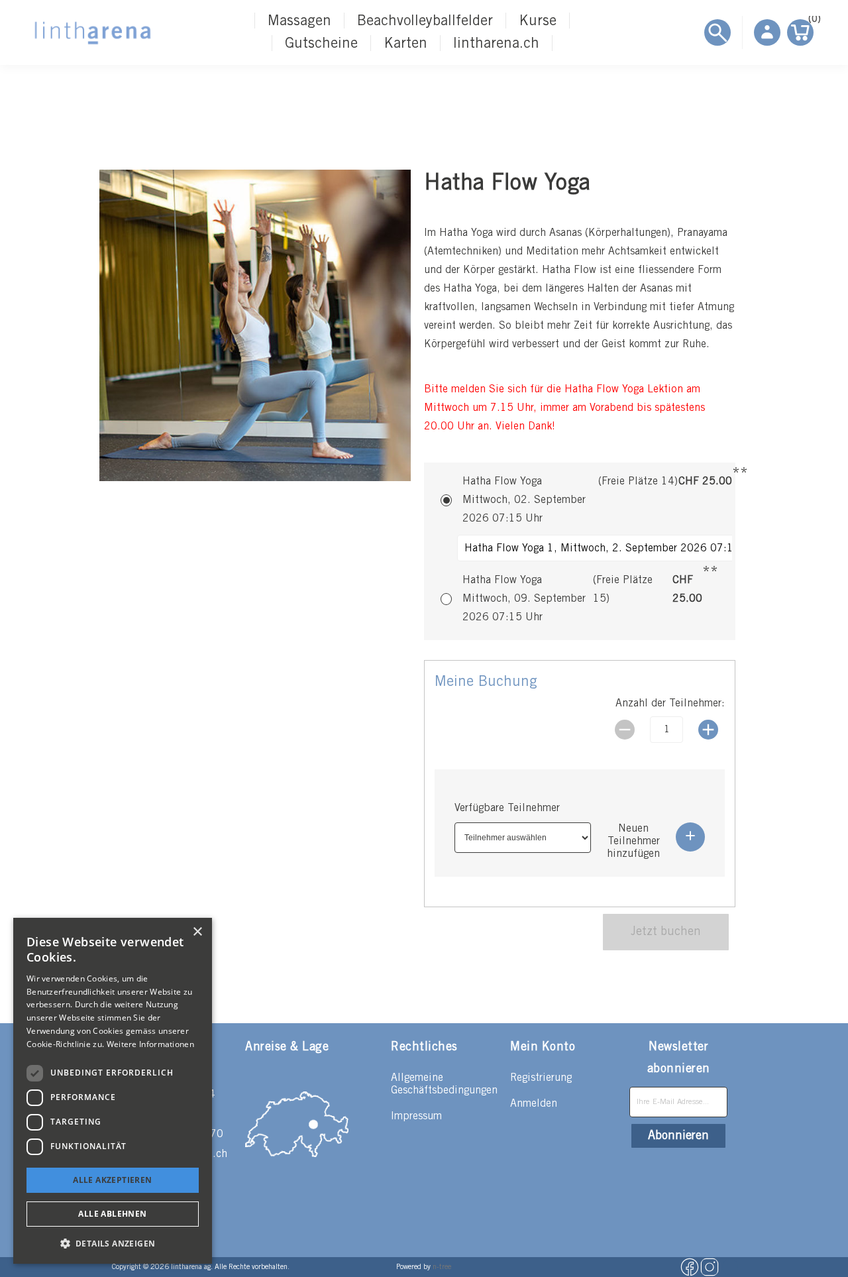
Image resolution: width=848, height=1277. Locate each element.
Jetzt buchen (666, 931)
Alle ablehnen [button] (112, 1213)
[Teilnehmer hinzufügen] (690, 837)
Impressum (416, 1116)
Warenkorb (811, 21)
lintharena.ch (496, 43)
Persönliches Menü (767, 32)
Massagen (299, 21)
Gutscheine (321, 43)
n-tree (442, 1267)
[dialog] (112, 1091)
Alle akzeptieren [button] (112, 1180)
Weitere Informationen (150, 1044)
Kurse (537, 21)
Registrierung (541, 1078)
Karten (405, 43)
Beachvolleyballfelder (425, 21)
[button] (112, 1242)
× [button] (197, 932)
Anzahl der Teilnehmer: (670, 703)
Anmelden (533, 1104)
